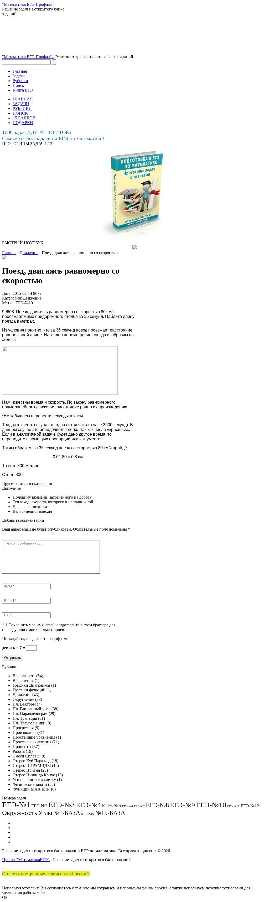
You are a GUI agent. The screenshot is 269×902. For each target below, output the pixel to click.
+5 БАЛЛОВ (24, 118)
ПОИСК (20, 113)
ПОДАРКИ (23, 122)
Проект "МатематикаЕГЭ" (26, 859)
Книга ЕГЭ (23, 90)
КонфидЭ (21, 842)
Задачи (19, 76)
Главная (20, 71)
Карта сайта (23, 832)
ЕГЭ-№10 (24, 303)
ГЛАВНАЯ (23, 99)
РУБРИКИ (22, 108)
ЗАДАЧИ (21, 104)
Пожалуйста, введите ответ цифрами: (36, 638)
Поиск (18, 85)
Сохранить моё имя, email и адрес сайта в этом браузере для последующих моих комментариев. (58, 627)
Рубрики (20, 80)
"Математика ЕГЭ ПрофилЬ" (28, 57)
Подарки (20, 837)
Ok (4, 897)
